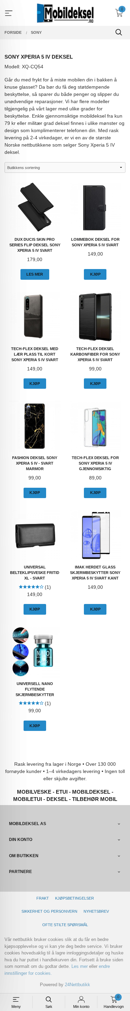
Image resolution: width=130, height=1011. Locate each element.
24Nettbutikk (77, 984)
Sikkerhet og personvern (49, 911)
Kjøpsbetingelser (74, 898)
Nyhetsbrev (96, 911)
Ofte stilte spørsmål (65, 925)
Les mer (79, 966)
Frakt (42, 898)
